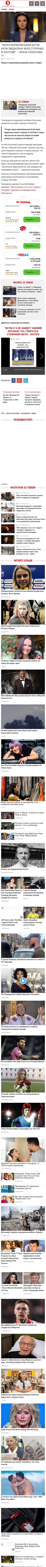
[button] (4, 356)
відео (33, 413)
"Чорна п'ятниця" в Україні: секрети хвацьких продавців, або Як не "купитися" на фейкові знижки (33, 399)
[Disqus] (23, 454)
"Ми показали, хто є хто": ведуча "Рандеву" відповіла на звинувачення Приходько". (21, 190)
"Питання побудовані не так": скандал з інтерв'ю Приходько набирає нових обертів (28, 541)
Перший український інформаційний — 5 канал (8, 3)
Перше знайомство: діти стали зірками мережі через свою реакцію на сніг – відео (28, 551)
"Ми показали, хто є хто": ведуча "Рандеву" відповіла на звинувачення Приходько (29, 530)
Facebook (32, 123)
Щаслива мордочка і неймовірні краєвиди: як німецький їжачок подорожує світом (29, 508)
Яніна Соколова (13, 413)
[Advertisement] (23, 237)
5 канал (41, 40)
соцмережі (25, 413)
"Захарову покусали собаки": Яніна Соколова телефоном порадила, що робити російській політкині (29, 109)
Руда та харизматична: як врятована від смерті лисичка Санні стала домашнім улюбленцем (30, 519)
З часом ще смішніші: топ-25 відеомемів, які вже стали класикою (29, 311)
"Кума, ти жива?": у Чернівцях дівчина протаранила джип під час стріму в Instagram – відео (29, 289)
